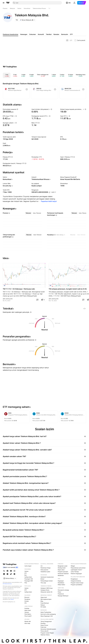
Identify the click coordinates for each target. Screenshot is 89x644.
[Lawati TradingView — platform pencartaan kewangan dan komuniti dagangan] (10, 66)
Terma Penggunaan (46, 621)
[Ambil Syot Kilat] (67, 40)
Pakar (59, 592)
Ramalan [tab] (56, 34)
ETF (26, 573)
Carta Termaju (75, 571)
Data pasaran (44, 569)
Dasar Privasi (44, 625)
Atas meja (27, 623)
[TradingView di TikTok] (11, 574)
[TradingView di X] (4, 571)
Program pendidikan (76, 584)
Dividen (27, 601)
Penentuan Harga (45, 568)
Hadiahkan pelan (45, 571)
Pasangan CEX (29, 579)
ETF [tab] (71, 34)
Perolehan (27, 599)
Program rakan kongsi (77, 582)
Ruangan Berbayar (63, 595)
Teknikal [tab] (48, 34)
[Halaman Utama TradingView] (7, 3)
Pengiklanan (74, 579)
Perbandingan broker (47, 581)
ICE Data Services (7, 583)
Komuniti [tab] (41, 34)
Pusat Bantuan (45, 603)
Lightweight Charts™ (76, 569)
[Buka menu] (3, 3)
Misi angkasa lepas (46, 599)
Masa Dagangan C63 (47, 616)
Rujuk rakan (61, 569)
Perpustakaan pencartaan (78, 568)
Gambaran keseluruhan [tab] (10, 34)
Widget (73, 566)
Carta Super (28, 566)
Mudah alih (28, 621)
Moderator (61, 575)
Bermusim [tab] (64, 34)
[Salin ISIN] (49, 192)
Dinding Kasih (62, 568)
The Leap (43, 582)
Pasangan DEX (29, 581)
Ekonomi (27, 597)
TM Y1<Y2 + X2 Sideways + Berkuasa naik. (19, 289)
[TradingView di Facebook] (7, 571)
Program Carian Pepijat (47, 633)
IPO (26, 603)
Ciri (41, 566)
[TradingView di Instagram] (14, 571)
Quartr (12, 599)
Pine (26, 582)
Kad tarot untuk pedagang (48, 614)
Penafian (43, 623)
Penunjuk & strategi (63, 590)
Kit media (43, 607)
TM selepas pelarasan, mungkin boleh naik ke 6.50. (68, 289)
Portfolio (27, 608)
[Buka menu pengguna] (74, 3)
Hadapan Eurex (45, 590)
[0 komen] (37, 299)
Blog (42, 601)
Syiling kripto (28, 577)
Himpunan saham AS (46, 592)
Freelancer (61, 594)
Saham (26, 571)
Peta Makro (28, 614)
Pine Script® (28, 616)
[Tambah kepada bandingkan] (26, 89)
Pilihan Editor (61, 584)
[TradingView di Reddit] (14, 574)
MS (69, 3)
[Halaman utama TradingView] (10, 564)
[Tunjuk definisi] (17, 109)
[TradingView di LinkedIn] (4, 574)
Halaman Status (45, 635)
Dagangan (61, 581)
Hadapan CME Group (47, 588)
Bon (26, 575)
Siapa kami (44, 597)
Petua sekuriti (44, 631)
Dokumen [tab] (32, 34)
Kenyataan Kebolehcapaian (48, 629)
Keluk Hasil (28, 610)
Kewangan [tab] (23, 34)
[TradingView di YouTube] (11, 571)
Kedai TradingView (46, 612)
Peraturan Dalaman (63, 573)
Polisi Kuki (43, 627)
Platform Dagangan (76, 573)
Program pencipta (63, 571)
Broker (42, 579)
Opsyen (27, 612)
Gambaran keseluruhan (47, 577)
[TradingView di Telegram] (7, 574)
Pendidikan (61, 582)
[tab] (28, 213)
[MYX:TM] (4, 285)
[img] (32, 20)
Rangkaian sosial (62, 566)
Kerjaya (43, 605)
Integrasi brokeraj (76, 581)
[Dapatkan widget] (70, 40)
